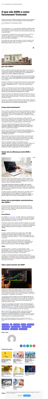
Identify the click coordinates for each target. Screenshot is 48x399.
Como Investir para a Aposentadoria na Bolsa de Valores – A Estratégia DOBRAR (18, 360)
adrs (11, 324)
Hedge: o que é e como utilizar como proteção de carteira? (30, 374)
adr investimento (5, 324)
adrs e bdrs (23, 324)
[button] (21, 346)
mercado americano (23, 329)
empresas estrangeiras (15, 326)
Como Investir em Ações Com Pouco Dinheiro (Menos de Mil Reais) (18, 374)
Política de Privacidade (10, 393)
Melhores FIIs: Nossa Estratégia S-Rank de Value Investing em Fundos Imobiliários (29, 360)
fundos (18, 220)
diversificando (5, 308)
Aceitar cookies (27, 395)
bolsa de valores (30, 324)
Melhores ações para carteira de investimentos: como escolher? (18, 387)
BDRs (16, 84)
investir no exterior (14, 329)
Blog (2, 4)
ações (12, 28)
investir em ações (5, 329)
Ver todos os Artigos (23, 339)
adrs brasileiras (17, 324)
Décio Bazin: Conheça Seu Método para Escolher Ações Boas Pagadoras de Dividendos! (6, 360)
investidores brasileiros (26, 326)
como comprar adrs (6, 326)
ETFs (12, 306)
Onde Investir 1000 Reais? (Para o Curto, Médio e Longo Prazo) (7, 374)
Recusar (19, 395)
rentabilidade (12, 216)
